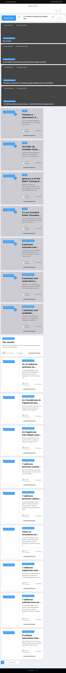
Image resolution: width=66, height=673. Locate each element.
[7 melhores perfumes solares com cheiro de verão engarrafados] (11, 472)
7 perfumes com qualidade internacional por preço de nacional (31, 311)
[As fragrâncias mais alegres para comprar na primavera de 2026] (11, 440)
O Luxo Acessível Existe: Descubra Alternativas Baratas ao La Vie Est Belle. (30, 214)
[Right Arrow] (61, 18)
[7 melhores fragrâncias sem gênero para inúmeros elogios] (11, 576)
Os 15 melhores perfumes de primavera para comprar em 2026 (24, 62)
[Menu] (5, 11)
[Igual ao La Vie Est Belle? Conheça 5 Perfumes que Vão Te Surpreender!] (11, 188)
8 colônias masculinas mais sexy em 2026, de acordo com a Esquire (30, 636)
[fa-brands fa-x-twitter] (54, 2)
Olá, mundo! (7, 41)
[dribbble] (56, 2)
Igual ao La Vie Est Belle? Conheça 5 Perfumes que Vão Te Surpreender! (31, 180)
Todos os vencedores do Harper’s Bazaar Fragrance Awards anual (31, 533)
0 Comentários (38, 130)
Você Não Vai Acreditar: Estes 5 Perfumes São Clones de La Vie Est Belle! (31, 148)
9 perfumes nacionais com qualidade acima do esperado (31, 246)
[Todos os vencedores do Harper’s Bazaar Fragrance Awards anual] (11, 542)
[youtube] (61, 2)
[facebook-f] (52, 2)
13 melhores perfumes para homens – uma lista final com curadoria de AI (28, 104)
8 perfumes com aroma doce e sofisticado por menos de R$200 (30, 279)
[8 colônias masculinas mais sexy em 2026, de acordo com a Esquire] (11, 644)
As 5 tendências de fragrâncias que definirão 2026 (32, 17)
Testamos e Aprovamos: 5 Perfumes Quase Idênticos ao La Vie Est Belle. (28, 83)
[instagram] (59, 2)
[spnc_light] (60, 10)
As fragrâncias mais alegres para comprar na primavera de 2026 (31, 433)
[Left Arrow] (58, 18)
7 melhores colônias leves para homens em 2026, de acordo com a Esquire (31, 601)
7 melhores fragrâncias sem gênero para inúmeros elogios (30, 569)
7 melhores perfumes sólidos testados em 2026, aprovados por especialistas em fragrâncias (31, 497)
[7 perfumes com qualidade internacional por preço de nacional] (11, 318)
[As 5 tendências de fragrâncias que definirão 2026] (11, 408)
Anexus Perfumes (8, 25)
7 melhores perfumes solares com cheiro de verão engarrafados (31, 465)
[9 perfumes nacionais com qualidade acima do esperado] (11, 254)
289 (12, 662)
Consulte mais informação (29, 135)
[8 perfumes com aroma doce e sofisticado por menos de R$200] (11, 287)
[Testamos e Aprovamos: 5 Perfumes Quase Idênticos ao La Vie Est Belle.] (11, 123)
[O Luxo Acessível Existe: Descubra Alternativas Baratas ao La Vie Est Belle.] (11, 221)
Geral (24, 142)
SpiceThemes (35, 670)
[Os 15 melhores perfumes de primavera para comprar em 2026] (11, 374)
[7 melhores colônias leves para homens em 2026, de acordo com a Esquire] (11, 610)
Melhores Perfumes (9, 38)
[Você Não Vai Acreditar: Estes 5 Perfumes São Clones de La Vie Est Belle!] (11, 155)
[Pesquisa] (56, 10)
